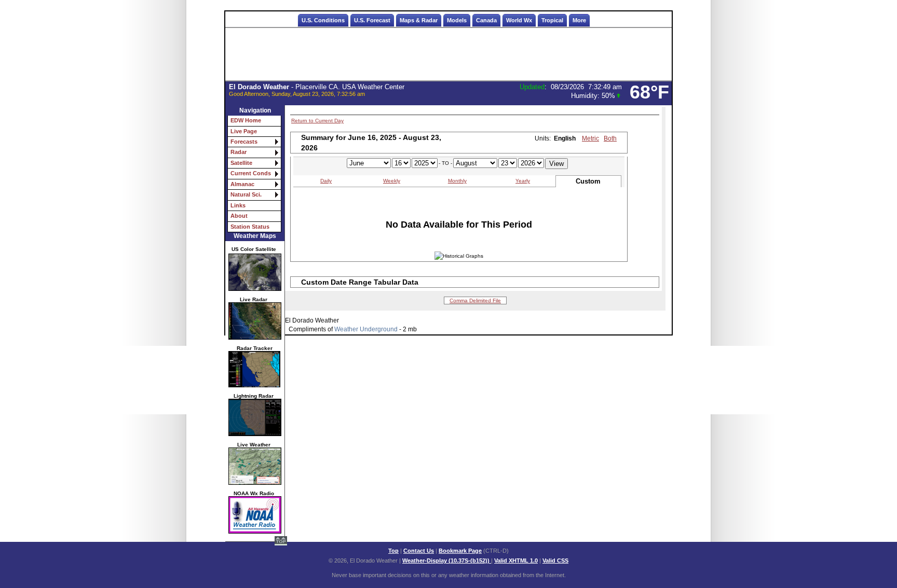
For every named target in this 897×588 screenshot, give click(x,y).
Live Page (243, 131)
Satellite (241, 163)
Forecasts (243, 141)
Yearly (522, 181)
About (239, 216)
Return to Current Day (317, 120)
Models (457, 20)
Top (393, 551)
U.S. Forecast (372, 20)
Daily (326, 181)
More (579, 20)
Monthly (457, 181)
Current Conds (250, 173)
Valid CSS (555, 560)
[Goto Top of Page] (281, 541)
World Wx (519, 20)
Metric (590, 138)
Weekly (391, 181)
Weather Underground (366, 329)
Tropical (552, 20)
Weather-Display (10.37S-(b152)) (446, 560)
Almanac (242, 184)
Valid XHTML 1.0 (516, 560)
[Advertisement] (448, 54)
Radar (238, 152)
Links (238, 205)
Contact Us (418, 551)
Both (610, 138)
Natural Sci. (246, 194)
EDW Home (245, 120)
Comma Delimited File (475, 300)
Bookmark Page (460, 551)
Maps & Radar (419, 20)
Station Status (249, 226)
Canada (486, 20)
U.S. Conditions (323, 20)
